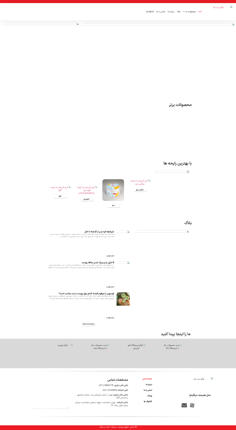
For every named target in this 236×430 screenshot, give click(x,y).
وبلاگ (149, 395)
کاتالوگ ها (148, 401)
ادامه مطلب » (110, 256)
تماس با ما (148, 390)
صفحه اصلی (147, 378)
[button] (189, 12)
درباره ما (149, 384)
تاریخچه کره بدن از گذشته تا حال (99, 231)
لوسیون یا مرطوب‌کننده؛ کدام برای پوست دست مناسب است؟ (86, 293)
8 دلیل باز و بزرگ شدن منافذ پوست (98, 262)
